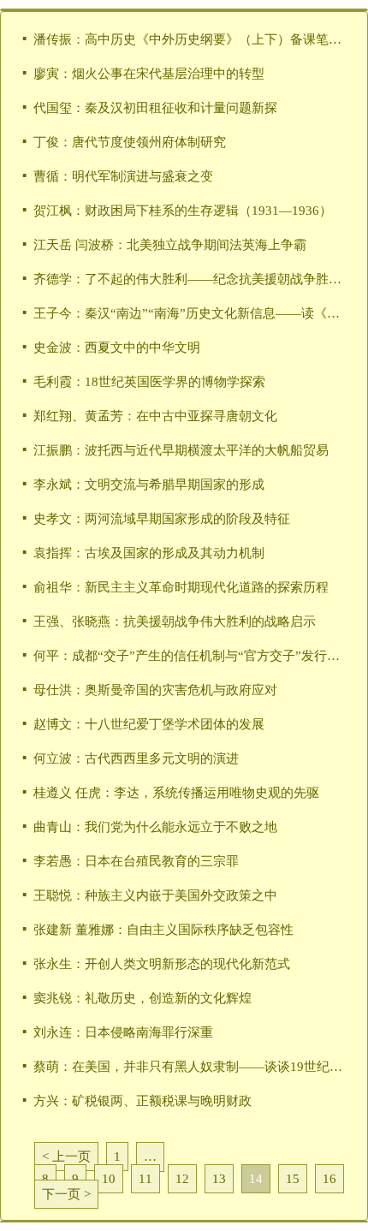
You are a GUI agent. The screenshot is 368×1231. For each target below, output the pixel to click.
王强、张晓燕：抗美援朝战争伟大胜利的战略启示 (174, 621)
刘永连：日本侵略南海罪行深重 (123, 1032)
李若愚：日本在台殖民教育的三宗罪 (136, 861)
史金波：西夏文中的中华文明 (116, 347)
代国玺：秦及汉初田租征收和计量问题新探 (155, 108)
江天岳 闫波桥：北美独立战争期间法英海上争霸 (169, 245)
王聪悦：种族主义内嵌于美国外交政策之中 (155, 895)
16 (329, 1179)
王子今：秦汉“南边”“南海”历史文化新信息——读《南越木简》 (189, 313)
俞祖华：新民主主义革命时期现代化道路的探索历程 (181, 587)
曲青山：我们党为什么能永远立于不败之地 (155, 827)
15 (293, 1179)
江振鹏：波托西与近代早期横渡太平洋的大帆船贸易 (181, 450)
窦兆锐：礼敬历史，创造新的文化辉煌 (142, 998)
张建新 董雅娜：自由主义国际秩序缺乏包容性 (163, 930)
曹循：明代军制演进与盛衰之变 (123, 176)
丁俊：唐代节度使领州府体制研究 (129, 142)
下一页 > (66, 1194)
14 (256, 1179)
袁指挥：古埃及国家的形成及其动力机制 (148, 553)
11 (145, 1179)
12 (182, 1179)
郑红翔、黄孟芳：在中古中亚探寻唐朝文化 (155, 416)
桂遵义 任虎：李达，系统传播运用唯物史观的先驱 (176, 793)
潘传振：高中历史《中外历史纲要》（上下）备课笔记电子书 (189, 39)
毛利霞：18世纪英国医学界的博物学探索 (149, 382)
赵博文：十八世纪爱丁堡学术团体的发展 (148, 724)
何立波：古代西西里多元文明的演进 (136, 758)
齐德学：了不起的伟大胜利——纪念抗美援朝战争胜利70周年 (189, 279)
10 (109, 1179)
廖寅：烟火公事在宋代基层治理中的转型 (148, 73)
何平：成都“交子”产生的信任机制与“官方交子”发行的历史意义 (189, 656)
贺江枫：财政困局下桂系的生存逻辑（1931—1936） (182, 210)
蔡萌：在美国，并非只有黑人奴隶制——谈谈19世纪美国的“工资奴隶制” (189, 1066)
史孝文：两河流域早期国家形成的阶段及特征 (161, 519)
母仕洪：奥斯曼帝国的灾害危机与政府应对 (155, 690)
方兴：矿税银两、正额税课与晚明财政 (142, 1101)
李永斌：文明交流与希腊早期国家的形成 (148, 484)
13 (219, 1179)
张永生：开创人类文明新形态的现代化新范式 (161, 964)
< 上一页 (66, 1156)
